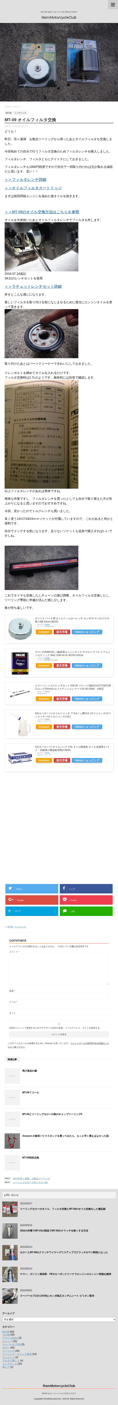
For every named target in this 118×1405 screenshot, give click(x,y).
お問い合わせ (11, 1195)
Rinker (47, 624)
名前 (12, 991)
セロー (6, 1347)
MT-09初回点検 (30, 1157)
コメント (14, 951)
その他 (6, 1334)
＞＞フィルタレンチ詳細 (25, 179)
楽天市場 (61, 631)
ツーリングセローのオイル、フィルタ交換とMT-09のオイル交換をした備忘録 (63, 1209)
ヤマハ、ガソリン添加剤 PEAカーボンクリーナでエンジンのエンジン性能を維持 (65, 1274)
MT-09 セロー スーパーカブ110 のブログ (59, 1393)
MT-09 (10, 927)
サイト (12, 1013)
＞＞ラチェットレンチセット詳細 (33, 286)
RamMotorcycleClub (59, 17)
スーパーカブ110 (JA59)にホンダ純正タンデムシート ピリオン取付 (57, 1295)
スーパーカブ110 (11, 1344)
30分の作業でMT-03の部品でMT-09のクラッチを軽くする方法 (54, 1230)
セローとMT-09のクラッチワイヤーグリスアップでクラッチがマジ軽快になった (64, 1252)
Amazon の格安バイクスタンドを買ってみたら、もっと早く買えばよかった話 (65, 1136)
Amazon (44, 631)
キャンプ (7, 1341)
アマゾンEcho (10, 1338)
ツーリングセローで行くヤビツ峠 (30, 1182)
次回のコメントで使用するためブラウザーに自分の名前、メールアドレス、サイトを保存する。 (55, 1028)
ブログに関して (11, 1360)
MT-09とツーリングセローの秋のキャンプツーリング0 (52, 1114)
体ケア (6, 1367)
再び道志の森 (29, 1070)
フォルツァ (8, 1357)
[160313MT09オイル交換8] (41, 486)
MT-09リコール (30, 1092)
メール (13, 1002)
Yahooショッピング (87, 631)
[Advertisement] (30, 807)
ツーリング (8, 1351)
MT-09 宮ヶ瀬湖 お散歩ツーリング (31, 1178)
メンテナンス (20, 927)
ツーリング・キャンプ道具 (17, 1354)
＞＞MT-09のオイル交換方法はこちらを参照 (42, 212)
